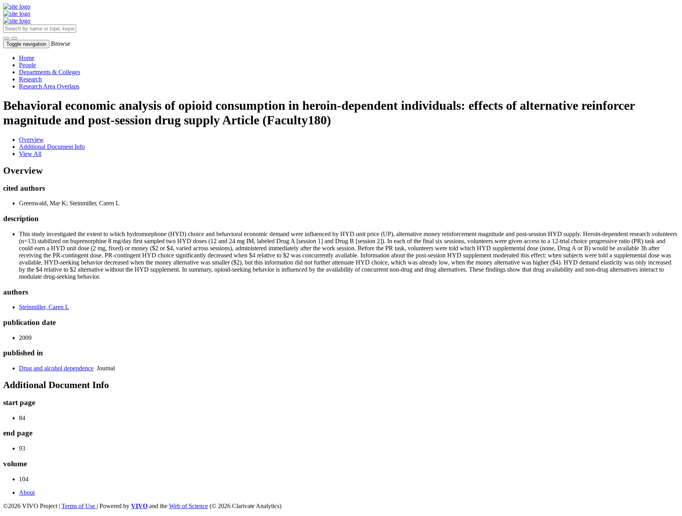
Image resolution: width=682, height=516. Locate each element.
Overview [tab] (31, 139)
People (27, 65)
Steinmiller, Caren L (44, 307)
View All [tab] (30, 153)
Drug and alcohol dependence (56, 368)
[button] (6, 38)
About (27, 492)
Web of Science (188, 506)
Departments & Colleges (49, 72)
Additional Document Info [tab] (52, 146)
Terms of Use (79, 506)
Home (26, 57)
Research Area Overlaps (49, 86)
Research (30, 79)
